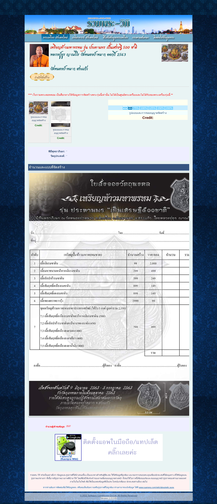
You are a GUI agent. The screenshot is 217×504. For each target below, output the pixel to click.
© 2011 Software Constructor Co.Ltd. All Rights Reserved (108, 495)
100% (144, 108)
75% (136, 108)
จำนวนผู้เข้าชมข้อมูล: (55, 426)
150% (160, 108)
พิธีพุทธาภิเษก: (56, 151)
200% (169, 108)
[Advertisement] (58, 7)
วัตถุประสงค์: (58, 156)
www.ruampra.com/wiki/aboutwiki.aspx (156, 487)
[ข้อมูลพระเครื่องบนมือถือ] (108, 448)
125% (152, 108)
